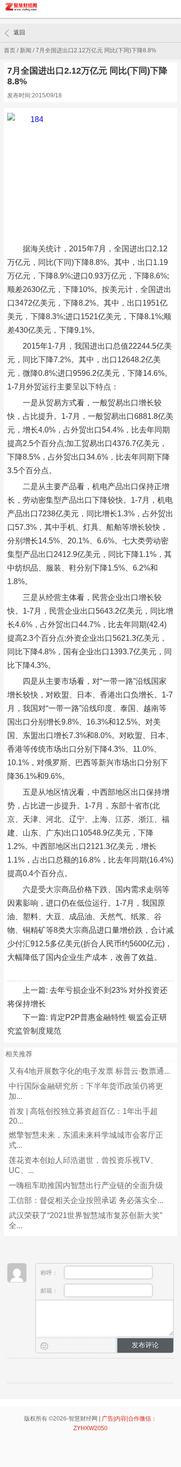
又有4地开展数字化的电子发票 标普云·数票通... (89, 1071)
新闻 (25, 50)
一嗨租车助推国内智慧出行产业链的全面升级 (86, 1185)
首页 (9, 50)
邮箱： (50, 1290)
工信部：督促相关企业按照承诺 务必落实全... (86, 1200)
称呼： (50, 1272)
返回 (19, 32)
